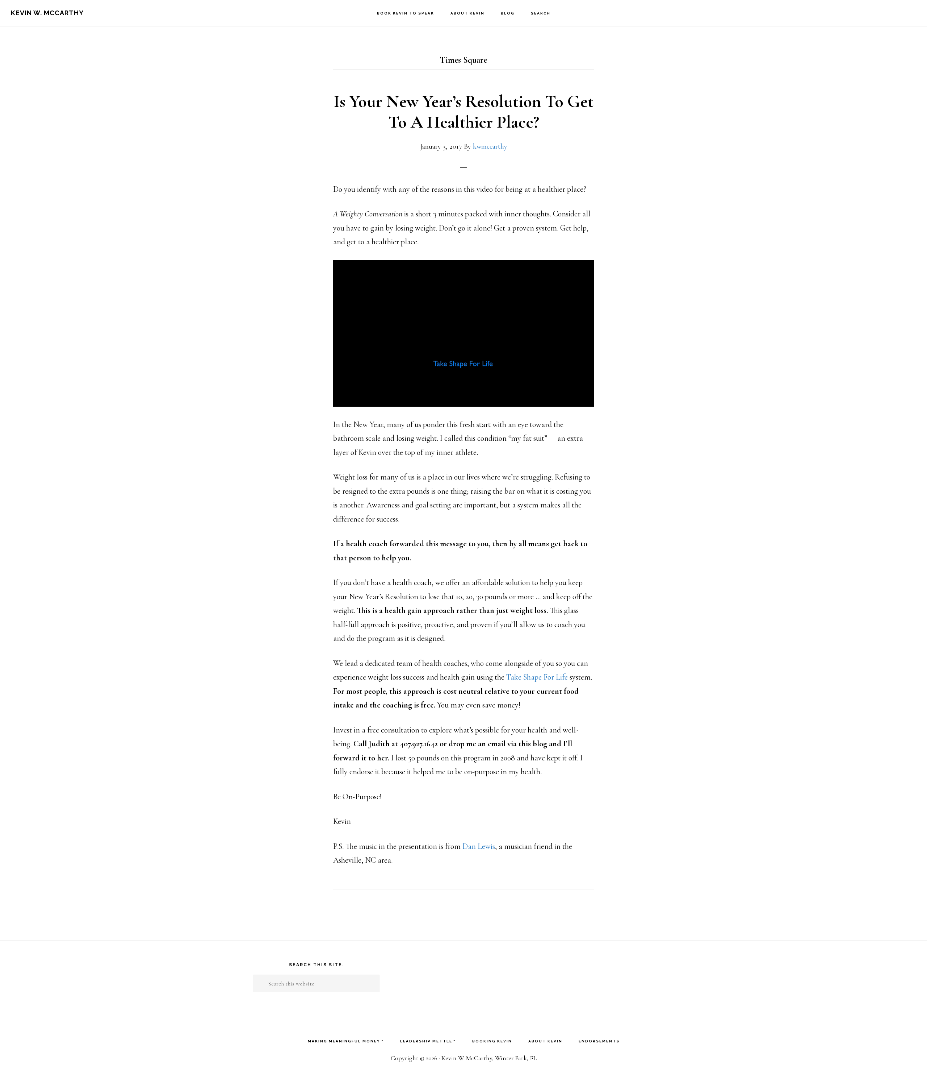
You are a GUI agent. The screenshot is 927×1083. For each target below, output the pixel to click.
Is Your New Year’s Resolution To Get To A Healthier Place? (463, 112)
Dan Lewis (478, 846)
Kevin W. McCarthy (47, 13)
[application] (463, 333)
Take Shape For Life (537, 677)
